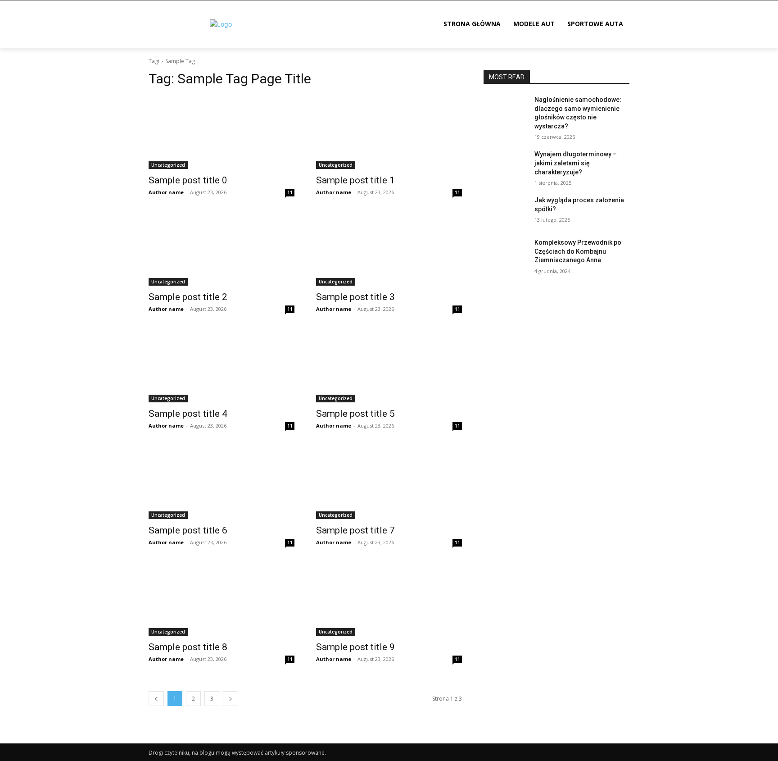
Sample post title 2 (188, 297)
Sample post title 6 (188, 530)
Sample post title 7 (355, 530)
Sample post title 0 (188, 180)
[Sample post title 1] (389, 132)
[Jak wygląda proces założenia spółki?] (505, 211)
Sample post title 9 (355, 647)
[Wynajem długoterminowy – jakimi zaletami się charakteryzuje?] (505, 165)
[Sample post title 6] (221, 482)
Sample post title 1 (355, 180)
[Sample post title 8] (221, 599)
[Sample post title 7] (389, 482)
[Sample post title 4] (221, 365)
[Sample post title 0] (221, 132)
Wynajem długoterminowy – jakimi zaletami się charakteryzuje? (575, 162)
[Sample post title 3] (389, 249)
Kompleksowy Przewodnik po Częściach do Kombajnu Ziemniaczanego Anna (577, 251)
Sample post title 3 (355, 297)
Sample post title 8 (188, 647)
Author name (166, 192)
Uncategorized (168, 165)
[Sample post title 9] (389, 599)
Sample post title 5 (355, 413)
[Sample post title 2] (221, 249)
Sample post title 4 (188, 413)
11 (290, 192)
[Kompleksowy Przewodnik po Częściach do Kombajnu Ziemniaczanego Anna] (505, 253)
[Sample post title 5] (389, 365)
